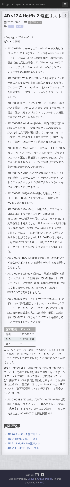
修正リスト (35, 22)
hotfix (19, 26)
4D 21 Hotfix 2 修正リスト (22, 438)
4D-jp (5, 4)
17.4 (11, 26)
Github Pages (44, 478)
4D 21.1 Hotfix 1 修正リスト (23, 448)
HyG (42, 482)
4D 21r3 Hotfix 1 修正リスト (23, 443)
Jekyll (31, 478)
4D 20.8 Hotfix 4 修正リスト (24, 434)
